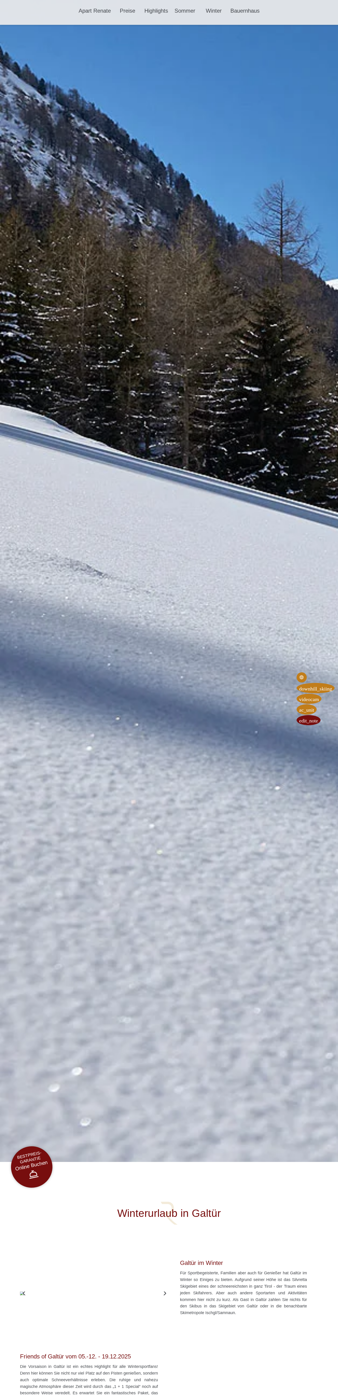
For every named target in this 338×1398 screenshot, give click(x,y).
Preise (127, 11)
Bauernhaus (245, 11)
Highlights (156, 11)
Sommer (185, 11)
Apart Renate (95, 11)
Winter (214, 11)
